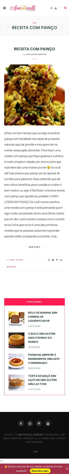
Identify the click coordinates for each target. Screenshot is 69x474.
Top (35, 451)
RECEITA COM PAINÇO (34, 49)
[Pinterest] (39, 423)
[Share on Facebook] (49, 260)
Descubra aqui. (40, 470)
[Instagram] (30, 423)
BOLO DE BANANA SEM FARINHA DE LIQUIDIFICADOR (42, 317)
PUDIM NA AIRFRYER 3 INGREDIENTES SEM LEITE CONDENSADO (43, 359)
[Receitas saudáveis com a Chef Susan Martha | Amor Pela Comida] (23, 8)
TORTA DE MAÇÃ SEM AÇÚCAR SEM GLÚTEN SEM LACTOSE (42, 380)
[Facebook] (21, 423)
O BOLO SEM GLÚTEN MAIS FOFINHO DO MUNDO (41, 338)
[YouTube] (48, 423)
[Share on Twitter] (53, 260)
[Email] (61, 260)
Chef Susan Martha (36, 54)
